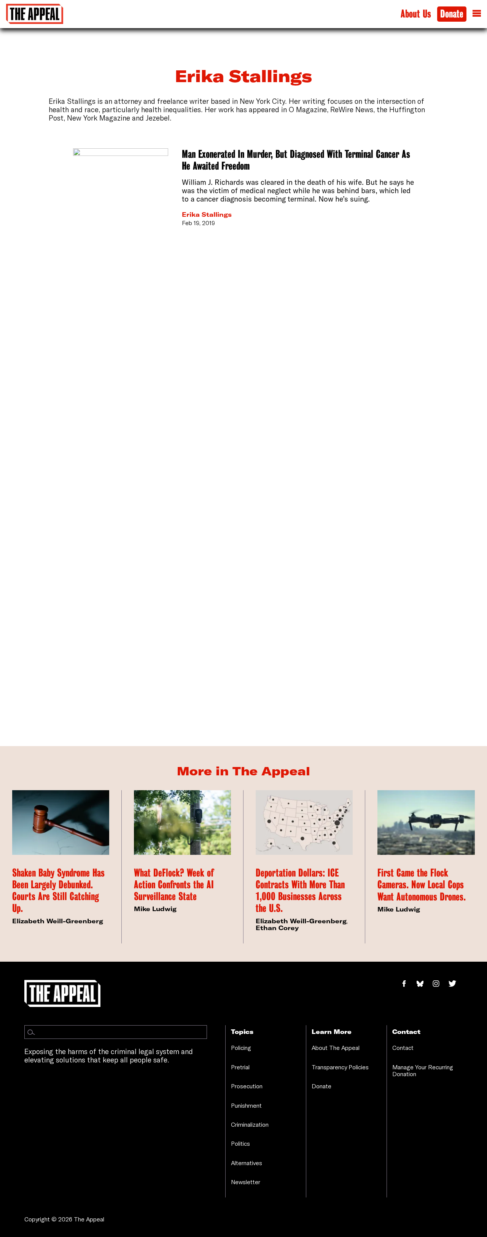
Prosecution (247, 1086)
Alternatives (246, 1163)
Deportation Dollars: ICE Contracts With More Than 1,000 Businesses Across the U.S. (300, 891)
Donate (451, 14)
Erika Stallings (207, 214)
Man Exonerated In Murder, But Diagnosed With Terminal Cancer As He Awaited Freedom (296, 160)
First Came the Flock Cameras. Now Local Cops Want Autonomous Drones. (421, 885)
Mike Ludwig (155, 909)
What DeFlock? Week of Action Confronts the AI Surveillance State (174, 885)
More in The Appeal (243, 771)
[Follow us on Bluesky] (424, 984)
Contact (403, 1047)
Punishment (246, 1105)
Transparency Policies (340, 1067)
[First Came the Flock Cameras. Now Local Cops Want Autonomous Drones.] (426, 822)
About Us (416, 14)
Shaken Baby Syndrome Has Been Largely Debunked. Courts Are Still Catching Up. (58, 891)
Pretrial (240, 1067)
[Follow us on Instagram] (440, 984)
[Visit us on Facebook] (408, 984)
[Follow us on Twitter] (455, 984)
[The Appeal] (34, 14)
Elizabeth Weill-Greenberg (57, 921)
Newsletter (245, 1182)
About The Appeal (336, 1047)
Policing (241, 1047)
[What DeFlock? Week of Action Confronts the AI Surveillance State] (182, 822)
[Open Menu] (477, 14)
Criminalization (250, 1124)
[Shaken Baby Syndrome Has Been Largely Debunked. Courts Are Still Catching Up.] (60, 822)
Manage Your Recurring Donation (422, 1070)
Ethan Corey (277, 928)
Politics (240, 1143)
